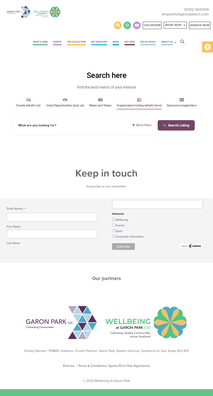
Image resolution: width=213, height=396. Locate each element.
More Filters (144, 125)
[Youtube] (137, 25)
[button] (207, 47)
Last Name (13, 243)
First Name (14, 227)
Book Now (173, 25)
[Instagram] (127, 25)
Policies (69, 365)
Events (120, 225)
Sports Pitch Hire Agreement (129, 365)
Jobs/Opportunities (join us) (65, 105)
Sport (119, 231)
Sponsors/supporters (182, 105)
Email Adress (16, 209)
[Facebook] (117, 25)
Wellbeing (122, 220)
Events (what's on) (28, 105)
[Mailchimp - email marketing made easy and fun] (191, 246)
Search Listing (178, 125)
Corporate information (130, 236)
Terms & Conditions (92, 365)
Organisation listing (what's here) (139, 105)
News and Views (100, 105)
